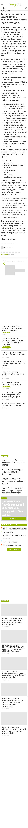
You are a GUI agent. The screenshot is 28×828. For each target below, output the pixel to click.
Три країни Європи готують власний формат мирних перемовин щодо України (12, 395)
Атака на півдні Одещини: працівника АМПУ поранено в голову (13, 374)
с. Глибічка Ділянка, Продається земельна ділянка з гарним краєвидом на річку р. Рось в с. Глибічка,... (14, 675)
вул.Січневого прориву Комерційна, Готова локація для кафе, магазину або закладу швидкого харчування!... (12, 702)
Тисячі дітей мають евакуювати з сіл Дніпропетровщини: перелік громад (14, 363)
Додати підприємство (14, 549)
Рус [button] (5, 8)
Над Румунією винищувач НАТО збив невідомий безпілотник (12, 471)
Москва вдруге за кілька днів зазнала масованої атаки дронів (13, 354)
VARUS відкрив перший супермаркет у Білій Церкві (12, 384)
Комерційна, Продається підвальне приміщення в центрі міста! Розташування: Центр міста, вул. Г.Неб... (14, 730)
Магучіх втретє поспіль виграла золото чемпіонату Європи (13, 404)
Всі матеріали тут (14, 518)
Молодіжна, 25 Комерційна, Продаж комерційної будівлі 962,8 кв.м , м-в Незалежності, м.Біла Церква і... (13, 621)
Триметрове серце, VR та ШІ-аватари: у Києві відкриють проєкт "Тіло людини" (12, 328)
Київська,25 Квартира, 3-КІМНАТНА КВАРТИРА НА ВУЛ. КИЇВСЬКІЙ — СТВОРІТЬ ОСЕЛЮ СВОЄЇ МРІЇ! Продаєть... (13, 648)
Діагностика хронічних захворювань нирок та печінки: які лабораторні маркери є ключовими (13, 342)
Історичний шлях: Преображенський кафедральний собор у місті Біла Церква (13, 508)
